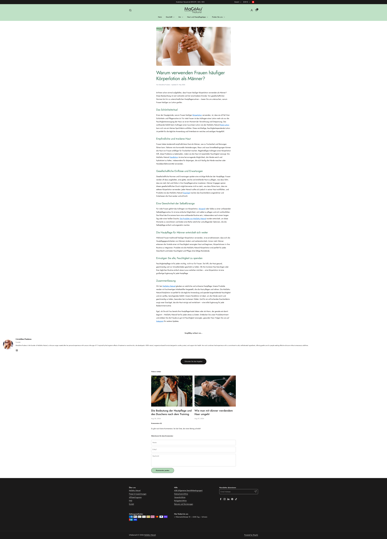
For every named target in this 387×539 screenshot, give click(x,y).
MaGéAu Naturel (169, 286)
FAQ (130, 500)
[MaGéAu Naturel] (193, 10)
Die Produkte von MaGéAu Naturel (193, 218)
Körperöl (202, 208)
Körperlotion (197, 115)
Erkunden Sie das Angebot (193, 361)
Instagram (159, 321)
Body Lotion (224, 125)
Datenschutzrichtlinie (181, 494)
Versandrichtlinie (179, 497)
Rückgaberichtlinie (180, 500)
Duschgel (186, 192)
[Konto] (251, 10)
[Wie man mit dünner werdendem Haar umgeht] (215, 391)
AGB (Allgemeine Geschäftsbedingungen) (188, 490)
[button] (130, 10)
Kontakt (131, 504)
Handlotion (174, 157)
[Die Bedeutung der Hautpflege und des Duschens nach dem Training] (171, 391)
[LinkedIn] (17, 350)
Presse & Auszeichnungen (137, 494)
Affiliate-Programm (135, 497)
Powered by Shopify (251, 535)
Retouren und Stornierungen (183, 504)
